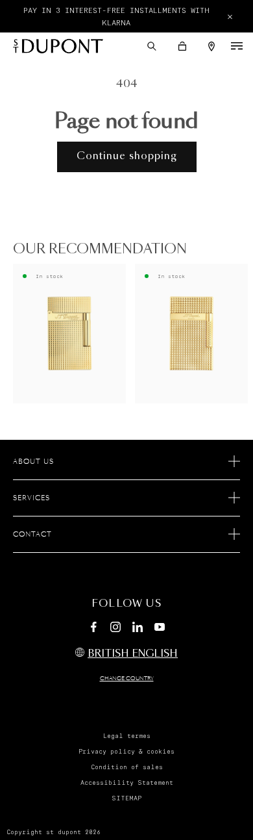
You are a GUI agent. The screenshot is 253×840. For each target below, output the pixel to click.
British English (133, 654)
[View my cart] (182, 46)
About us (33, 462)
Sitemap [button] (126, 798)
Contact (32, 534)
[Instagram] (115, 629)
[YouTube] (159, 627)
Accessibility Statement (126, 783)
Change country (127, 678)
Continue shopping (127, 156)
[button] (151, 46)
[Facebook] (93, 629)
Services (31, 498)
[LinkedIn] (137, 629)
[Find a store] (211, 46)
